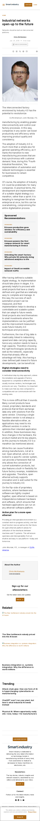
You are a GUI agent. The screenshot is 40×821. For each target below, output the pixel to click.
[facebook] (13, 51)
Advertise (11, 806)
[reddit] (23, 51)
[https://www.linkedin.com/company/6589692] (18, 800)
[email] (27, 51)
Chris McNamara (20, 37)
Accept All (20, 817)
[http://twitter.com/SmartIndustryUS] (21, 800)
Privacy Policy (32, 806)
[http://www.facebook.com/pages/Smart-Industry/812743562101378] (16, 800)
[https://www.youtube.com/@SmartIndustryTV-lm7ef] (23, 800)
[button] (3, 4)
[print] (37, 51)
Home (4, 15)
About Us (5, 806)
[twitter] (20, 51)
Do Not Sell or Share (21, 806)
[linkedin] (17, 51)
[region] (20, 814)
